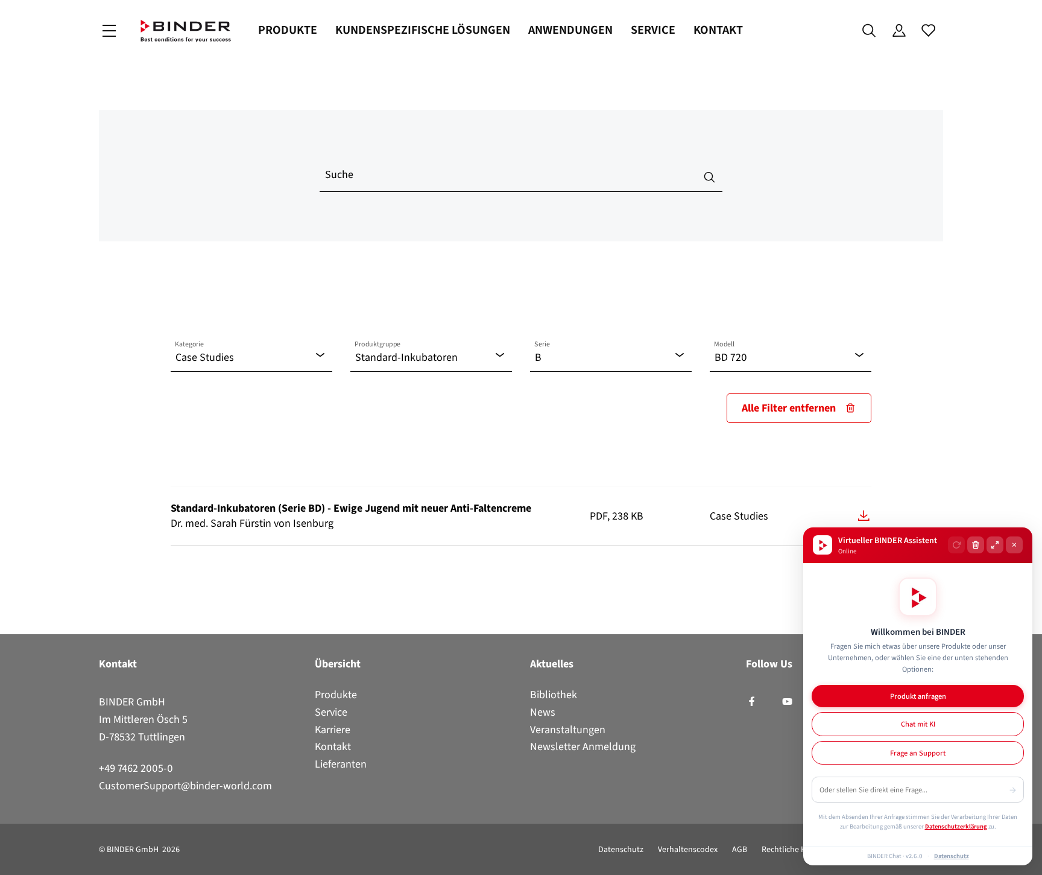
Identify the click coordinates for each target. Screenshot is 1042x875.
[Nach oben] (12, 858)
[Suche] (869, 31)
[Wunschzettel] (928, 31)
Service (653, 30)
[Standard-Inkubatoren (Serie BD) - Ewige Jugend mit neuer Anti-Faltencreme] (863, 516)
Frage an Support (918, 753)
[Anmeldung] (899, 31)
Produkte (287, 30)
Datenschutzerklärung (956, 826)
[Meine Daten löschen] (975, 544)
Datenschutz (620, 849)
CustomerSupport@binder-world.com (185, 785)
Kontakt (718, 30)
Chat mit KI (918, 724)
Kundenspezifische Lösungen (422, 30)
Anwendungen (570, 30)
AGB (739, 849)
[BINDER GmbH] (186, 31)
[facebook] (751, 702)
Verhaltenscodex (688, 849)
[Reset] (956, 544)
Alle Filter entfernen (789, 408)
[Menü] (109, 31)
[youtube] (787, 702)
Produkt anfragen (918, 696)
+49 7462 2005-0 (136, 768)
